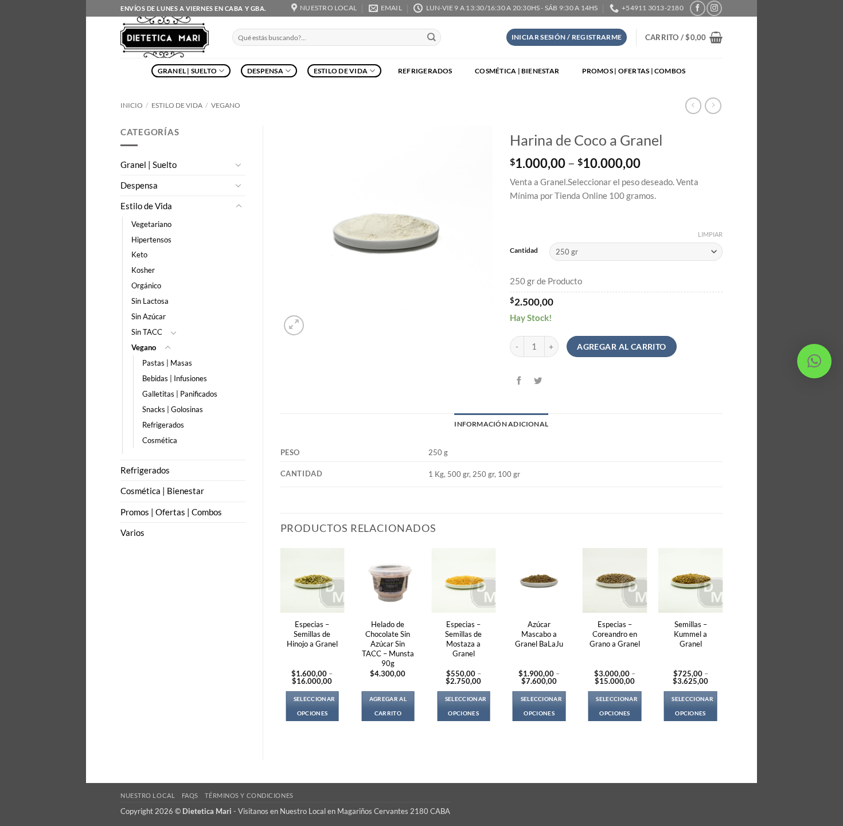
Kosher (143, 270)
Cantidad (524, 250)
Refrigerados (425, 71)
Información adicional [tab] (501, 424)
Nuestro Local (147, 795)
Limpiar (710, 234)
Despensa (265, 71)
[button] (566, 37)
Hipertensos (151, 239)
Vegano (225, 105)
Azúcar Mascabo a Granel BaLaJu (539, 634)
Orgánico (146, 285)
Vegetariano (151, 224)
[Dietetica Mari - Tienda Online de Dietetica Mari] (167, 37)
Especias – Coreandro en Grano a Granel (615, 634)
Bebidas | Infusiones (174, 378)
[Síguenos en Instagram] (714, 8)
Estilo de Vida (341, 71)
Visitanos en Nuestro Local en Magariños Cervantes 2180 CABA (344, 811)
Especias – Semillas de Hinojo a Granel (312, 634)
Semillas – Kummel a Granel (690, 634)
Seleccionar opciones (314, 706)
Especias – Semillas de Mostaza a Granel (463, 639)
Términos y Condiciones (249, 795)
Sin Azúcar (148, 316)
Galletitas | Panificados (179, 393)
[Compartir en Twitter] (538, 380)
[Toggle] (238, 164)
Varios (132, 533)
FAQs (190, 795)
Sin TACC (146, 331)
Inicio (131, 105)
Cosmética (159, 440)
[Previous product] (713, 105)
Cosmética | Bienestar (517, 71)
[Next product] (693, 105)
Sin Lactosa (150, 301)
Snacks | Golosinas (172, 409)
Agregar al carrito (621, 346)
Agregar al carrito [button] (388, 706)
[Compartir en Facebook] (519, 380)
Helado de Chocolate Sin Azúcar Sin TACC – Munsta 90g (388, 644)
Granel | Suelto (187, 71)
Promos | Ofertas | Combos (634, 71)
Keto (139, 254)
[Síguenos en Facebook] (697, 8)
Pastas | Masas (167, 362)
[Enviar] (431, 37)
